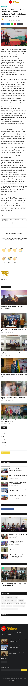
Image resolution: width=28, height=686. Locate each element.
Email (2, 436)
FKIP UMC (4, 603)
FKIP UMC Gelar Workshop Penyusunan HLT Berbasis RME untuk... (18, 476)
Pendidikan (9, 603)
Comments (4, 427)
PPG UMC (16, 608)
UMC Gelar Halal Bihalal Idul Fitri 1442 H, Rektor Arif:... (17, 548)
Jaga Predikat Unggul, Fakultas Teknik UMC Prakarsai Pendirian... (18, 640)
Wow (15, 262)
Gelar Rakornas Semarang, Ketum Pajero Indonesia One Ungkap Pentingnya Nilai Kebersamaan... (14, 232)
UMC (3, 222)
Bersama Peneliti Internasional (7, 217)
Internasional (4, 6)
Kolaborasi (15, 606)
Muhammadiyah (9, 597)
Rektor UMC (23, 603)
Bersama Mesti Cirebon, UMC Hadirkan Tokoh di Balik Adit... (17, 496)
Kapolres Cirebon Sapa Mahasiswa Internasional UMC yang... (13, 398)
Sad (9, 262)
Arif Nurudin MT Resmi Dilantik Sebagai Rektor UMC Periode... (18, 489)
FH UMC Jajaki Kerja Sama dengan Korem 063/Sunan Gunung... (14, 584)
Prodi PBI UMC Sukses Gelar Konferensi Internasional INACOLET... (11, 420)
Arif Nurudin (9, 606)
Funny (20, 254)
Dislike (9, 254)
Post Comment (5, 452)
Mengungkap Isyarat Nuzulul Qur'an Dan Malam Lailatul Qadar (18, 535)
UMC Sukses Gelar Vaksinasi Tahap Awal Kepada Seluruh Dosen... (17, 555)
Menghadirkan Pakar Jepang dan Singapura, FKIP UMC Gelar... (13, 352)
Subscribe (24, 670)
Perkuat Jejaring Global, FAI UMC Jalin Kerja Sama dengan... (13, 330)
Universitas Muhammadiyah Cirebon (9, 600)
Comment (3, 442)
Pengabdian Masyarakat (7, 608)
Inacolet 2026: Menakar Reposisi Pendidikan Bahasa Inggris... (14, 375)
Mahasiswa (16, 603)
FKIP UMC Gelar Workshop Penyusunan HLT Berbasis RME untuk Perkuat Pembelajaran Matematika (14, 239)
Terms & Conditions (14, 680)
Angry (3, 262)
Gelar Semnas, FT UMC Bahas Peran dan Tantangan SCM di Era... (17, 469)
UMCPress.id (6, 19)
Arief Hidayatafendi (5, 530)
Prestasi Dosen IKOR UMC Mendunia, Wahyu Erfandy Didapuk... (12, 307)
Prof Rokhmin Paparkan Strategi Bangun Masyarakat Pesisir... (16, 542)
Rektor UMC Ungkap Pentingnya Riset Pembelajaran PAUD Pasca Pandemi (13, 220)
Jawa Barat (21, 600)
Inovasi (3, 606)
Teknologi (22, 606)
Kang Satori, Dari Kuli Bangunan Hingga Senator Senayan (17, 652)
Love (15, 254)
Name (2, 431)
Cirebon (15, 597)
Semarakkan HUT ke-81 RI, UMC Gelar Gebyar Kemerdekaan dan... (17, 483)
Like (3, 254)
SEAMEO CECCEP (9, 222)
